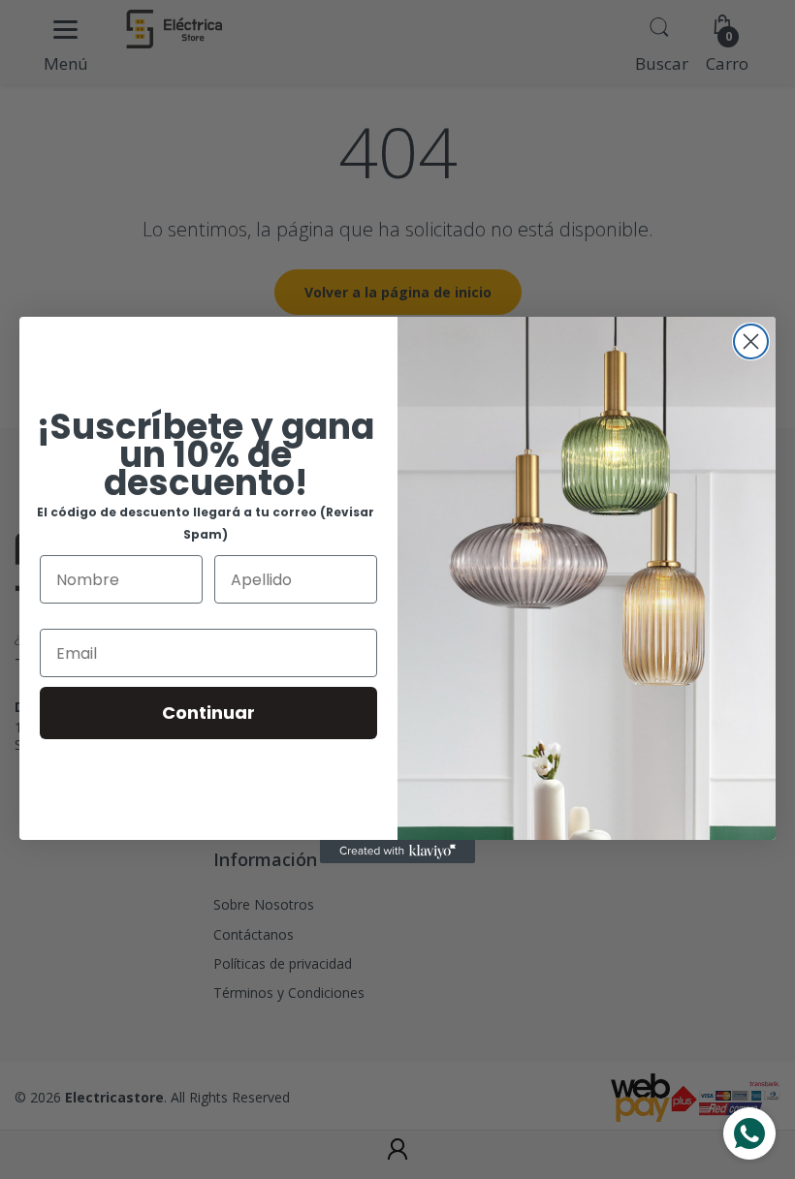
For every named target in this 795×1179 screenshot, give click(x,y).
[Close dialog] (751, 341)
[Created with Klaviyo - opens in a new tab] (397, 851)
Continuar (208, 712)
